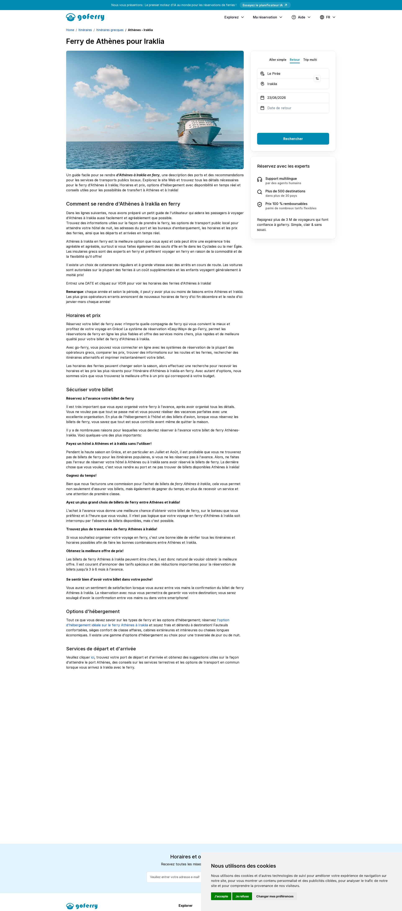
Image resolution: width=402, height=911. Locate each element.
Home (70, 30)
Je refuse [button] (242, 896)
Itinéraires (85, 30)
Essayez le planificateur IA (263, 5)
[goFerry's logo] (86, 17)
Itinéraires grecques (110, 30)
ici (92, 657)
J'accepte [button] (221, 896)
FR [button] (328, 17)
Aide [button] (301, 17)
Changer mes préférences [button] (275, 896)
